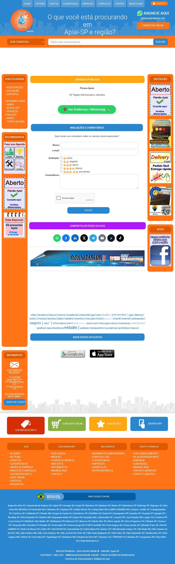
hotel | (100, 318)
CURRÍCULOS (104, 4)
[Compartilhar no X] (84, 238)
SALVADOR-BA (59, 529)
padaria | (85, 328)
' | (51, 323)
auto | (90, 323)
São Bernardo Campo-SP (124, 529)
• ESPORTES (12, 94)
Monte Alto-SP (99, 521)
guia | (108, 323)
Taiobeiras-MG (69, 537)
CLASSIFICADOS (70, 4)
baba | (60, 318)
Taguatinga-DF (53, 537)
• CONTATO (56, 474)
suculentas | (112, 328)
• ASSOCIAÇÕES (14, 87)
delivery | (139, 315)
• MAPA (9, 104)
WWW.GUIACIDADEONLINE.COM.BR (82, 555)
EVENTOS (53, 4)
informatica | (60, 323)
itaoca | (53, 315)
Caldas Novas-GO (82, 509)
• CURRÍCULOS (98, 467)
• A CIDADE (15, 453)
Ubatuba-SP (133, 537)
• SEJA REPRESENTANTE (146, 457)
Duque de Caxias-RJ (62, 513)
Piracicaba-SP (59, 525)
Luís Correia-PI (16, 521)
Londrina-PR (161, 517)
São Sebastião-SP (136, 533)
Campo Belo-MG (100, 509)
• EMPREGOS (98, 463)
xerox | (115, 323)
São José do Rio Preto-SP (73, 533)
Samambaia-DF (75, 529)
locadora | (43, 315)
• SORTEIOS (15, 480)
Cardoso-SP (19, 513)
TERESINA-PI (119, 537)
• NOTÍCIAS (15, 457)
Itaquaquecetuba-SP (62, 517)
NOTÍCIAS (40, 4)
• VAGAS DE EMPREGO (21, 467)
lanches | (52, 318)
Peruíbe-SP (45, 525)
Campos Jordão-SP (140, 509)
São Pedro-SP (118, 533)
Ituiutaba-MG (90, 517)
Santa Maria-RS (91, 529)
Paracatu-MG (19, 525)
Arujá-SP (80, 505)
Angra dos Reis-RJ (17, 505)
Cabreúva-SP (52, 509)
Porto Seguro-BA (114, 525)
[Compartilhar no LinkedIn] (75, 238)
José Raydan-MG (134, 517)
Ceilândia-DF (32, 513)
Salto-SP (46, 529)
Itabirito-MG (45, 517)
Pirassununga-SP (76, 525)
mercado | (91, 318)
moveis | (43, 318)
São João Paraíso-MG (26, 533)
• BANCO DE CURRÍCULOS (22, 470)
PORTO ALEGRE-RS (95, 525)
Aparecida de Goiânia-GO (39, 505)
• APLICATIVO (16, 484)
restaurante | (97, 328)
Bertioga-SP (144, 505)
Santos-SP (106, 529)
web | (76, 323)
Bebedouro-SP (130, 505)
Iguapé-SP (160, 513)
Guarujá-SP (147, 513)
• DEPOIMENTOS (59, 467)
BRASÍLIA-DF (25, 509)
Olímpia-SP (151, 521)
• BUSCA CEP (12, 108)
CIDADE (27, 4)
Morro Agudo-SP (116, 521)
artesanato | (138, 318)
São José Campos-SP (48, 533)
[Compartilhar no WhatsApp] (57, 238)
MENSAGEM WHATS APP (153, 18)
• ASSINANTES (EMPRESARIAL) (108, 453)
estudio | (72, 327)
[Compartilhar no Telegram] (93, 238)
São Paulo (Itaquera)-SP (98, 533)
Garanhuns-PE (81, 513)
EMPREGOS (88, 4)
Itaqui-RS (77, 517)
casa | (49, 328)
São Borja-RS (144, 529)
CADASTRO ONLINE (153, 25)
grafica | (41, 328)
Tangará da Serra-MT (87, 537)
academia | (73, 315)
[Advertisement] (87, 58)
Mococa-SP (85, 521)
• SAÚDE (10, 118)
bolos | (33, 318)
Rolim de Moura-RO (30, 529)
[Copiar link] (111, 238)
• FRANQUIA (138, 460)
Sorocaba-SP (38, 537)
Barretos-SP (92, 505)
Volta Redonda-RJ (89, 541)
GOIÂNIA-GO (95, 513)
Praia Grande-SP (132, 525)
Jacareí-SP (119, 517)
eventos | (80, 318)
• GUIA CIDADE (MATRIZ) (145, 453)
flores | (83, 323)
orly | (46, 323)
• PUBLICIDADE (58, 453)
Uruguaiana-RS (147, 537)
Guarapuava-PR (120, 513)
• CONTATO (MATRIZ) (143, 474)
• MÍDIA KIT (56, 457)
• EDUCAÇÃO (12, 90)
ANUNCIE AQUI (136, 4)
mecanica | (125, 323)
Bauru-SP (116, 505)
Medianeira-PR (58, 521)
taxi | (99, 315)
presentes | (120, 314)
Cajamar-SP (66, 509)
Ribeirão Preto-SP (150, 525)
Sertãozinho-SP (153, 533)
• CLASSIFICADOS (18, 463)
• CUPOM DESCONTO (20, 474)
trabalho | (69, 318)
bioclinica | (58, 328)
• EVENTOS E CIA (100, 457)
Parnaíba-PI (32, 525)
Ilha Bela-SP (14, 517)
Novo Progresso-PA (134, 521)
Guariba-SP (135, 513)
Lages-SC (149, 517)
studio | (107, 314)
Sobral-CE (26, 537)
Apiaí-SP (57, 505)
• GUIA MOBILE (139, 463)
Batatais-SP (105, 505)
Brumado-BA (39, 509)
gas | (93, 315)
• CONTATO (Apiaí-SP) (144, 470)
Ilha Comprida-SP (29, 517)
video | (34, 315)
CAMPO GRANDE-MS (119, 509)
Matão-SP (44, 521)
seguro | (37, 323)
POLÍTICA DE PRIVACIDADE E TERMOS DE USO (87, 559)
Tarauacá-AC (105, 537)
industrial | (85, 315)
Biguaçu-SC (156, 505)
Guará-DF (107, 513)
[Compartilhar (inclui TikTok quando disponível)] (120, 238)
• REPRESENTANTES (102, 470)
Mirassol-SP (72, 521)
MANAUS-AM (31, 521)
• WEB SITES (56, 463)
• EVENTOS (15, 460)
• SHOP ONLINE (17, 477)
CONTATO (119, 4)
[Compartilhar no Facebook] (66, 238)
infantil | (117, 318)
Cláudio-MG (45, 513)
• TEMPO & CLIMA (15, 121)
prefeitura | (125, 328)
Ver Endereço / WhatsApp (87, 109)
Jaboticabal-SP (105, 517)
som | (70, 323)
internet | (127, 318)
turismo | (62, 315)
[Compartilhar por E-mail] (102, 238)
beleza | (109, 318)
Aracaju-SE (68, 505)
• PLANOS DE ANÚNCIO (62, 460)
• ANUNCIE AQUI (58, 470)
